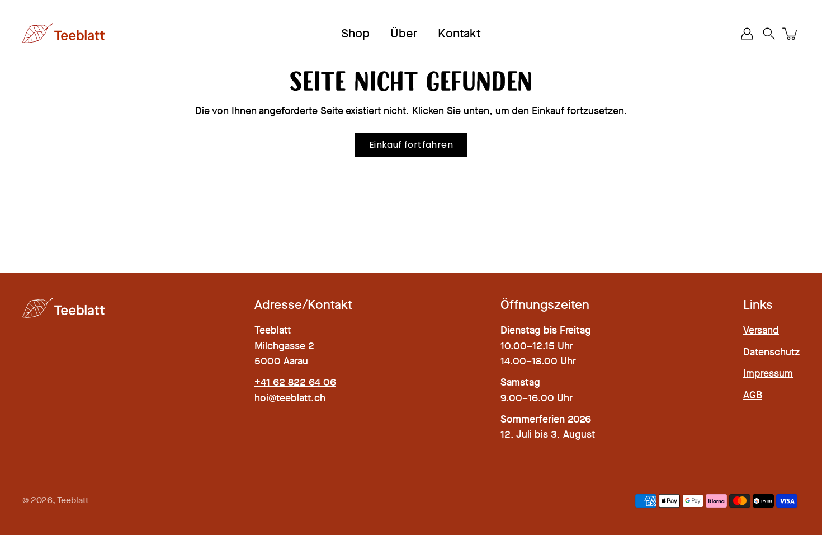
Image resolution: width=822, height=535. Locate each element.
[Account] (747, 34)
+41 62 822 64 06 (295, 382)
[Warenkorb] (791, 34)
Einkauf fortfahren (411, 144)
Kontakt (459, 34)
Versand (761, 330)
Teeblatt (73, 500)
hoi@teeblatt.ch (289, 398)
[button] (769, 33)
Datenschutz (771, 352)
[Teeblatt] (64, 34)
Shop (355, 34)
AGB (752, 395)
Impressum (768, 373)
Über (403, 34)
